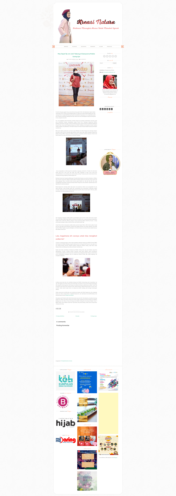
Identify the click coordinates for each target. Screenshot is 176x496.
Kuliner (101, 46)
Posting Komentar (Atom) (66, 360)
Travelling (109, 46)
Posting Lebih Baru (60, 316)
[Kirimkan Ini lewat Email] (56, 308)
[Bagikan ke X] (59, 308)
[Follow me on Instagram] (113, 56)
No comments (83, 59)
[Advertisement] (108, 413)
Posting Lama (94, 316)
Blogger (115, 457)
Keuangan (74, 46)
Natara (70, 59)
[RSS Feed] (115, 56)
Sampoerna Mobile (69, 295)
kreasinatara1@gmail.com (109, 72)
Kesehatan (92, 46)
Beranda (66, 46)
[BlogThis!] (57, 308)
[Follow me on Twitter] (107, 56)
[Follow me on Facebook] (104, 56)
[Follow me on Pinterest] (110, 56)
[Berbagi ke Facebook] (60, 308)
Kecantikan (83, 46)
